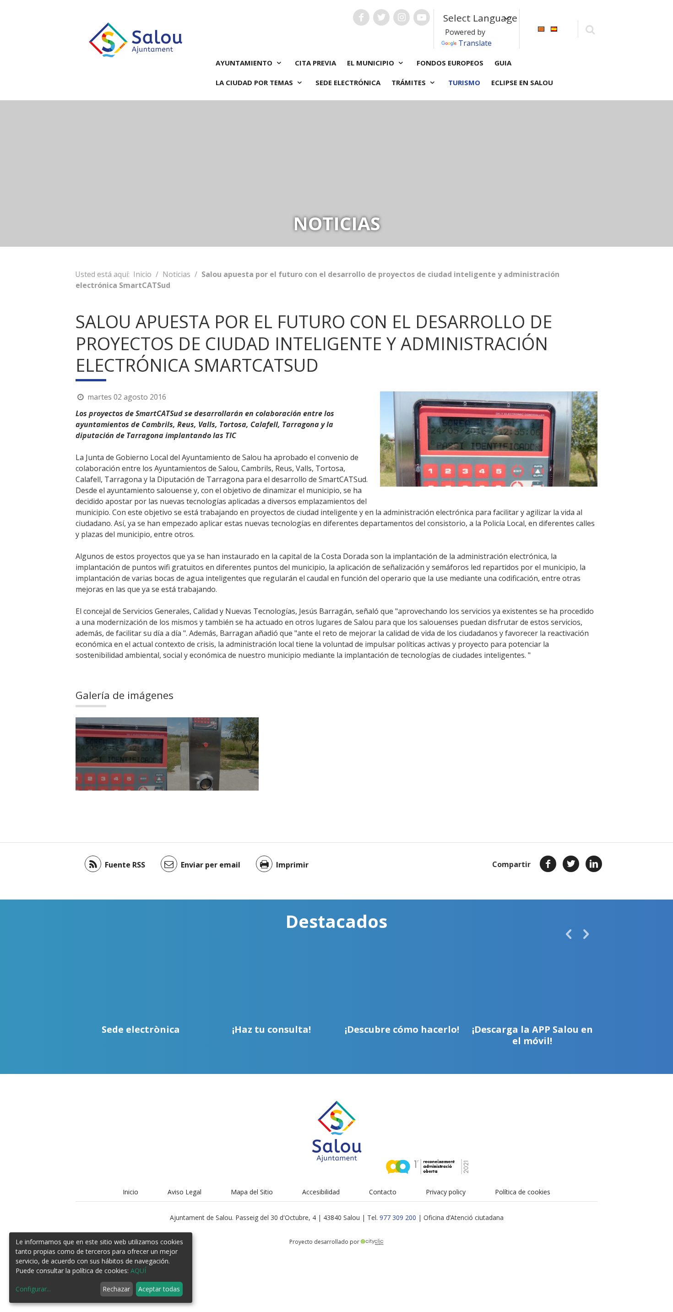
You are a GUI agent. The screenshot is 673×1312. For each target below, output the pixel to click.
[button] (568, 934)
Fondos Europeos (450, 62)
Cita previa (315, 62)
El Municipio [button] (371, 62)
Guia (502, 62)
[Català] (541, 28)
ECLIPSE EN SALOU (522, 82)
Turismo (464, 82)
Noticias (176, 274)
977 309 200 (398, 1217)
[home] (135, 39)
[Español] (554, 28)
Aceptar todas (159, 1289)
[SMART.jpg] (121, 754)
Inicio (142, 274)
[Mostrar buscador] (590, 29)
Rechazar (116, 1289)
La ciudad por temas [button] (255, 82)
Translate (475, 43)
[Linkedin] (594, 864)
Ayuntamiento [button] (245, 62)
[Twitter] (571, 864)
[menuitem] (541, 28)
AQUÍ (138, 1270)
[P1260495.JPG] (213, 754)
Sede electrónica (347, 82)
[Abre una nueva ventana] (361, 17)
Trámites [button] (409, 82)
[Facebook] (548, 864)
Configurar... (33, 1289)
